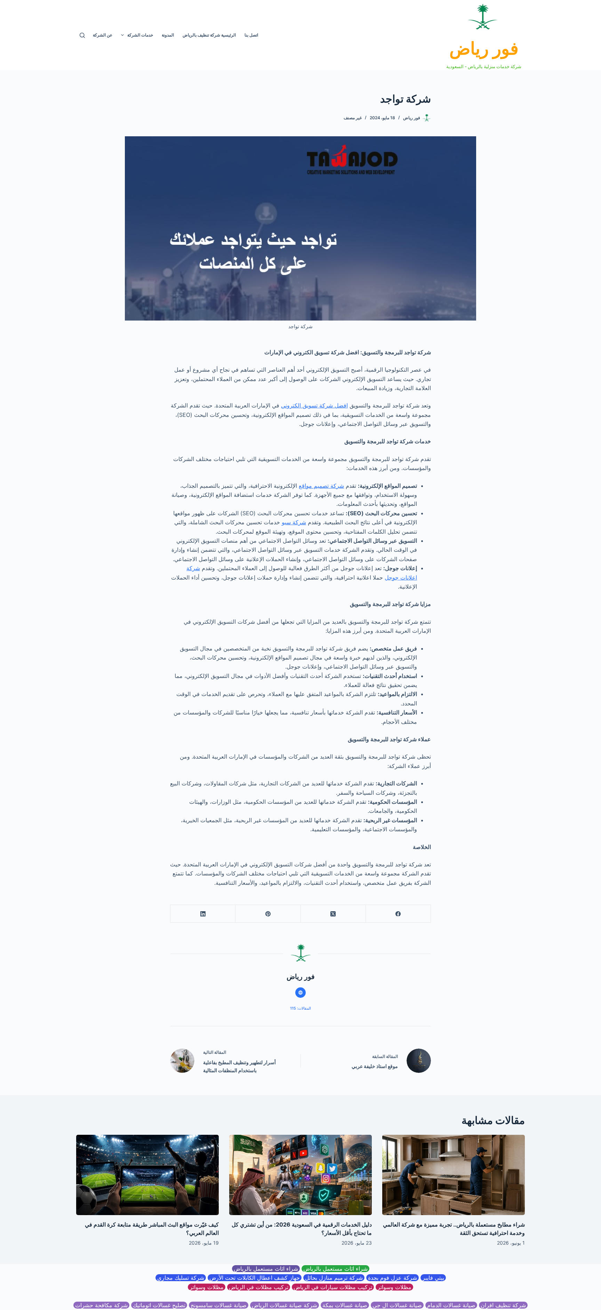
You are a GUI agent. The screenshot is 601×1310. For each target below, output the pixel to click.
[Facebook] (398, 914)
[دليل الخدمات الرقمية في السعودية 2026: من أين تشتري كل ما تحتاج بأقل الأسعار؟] (300, 1175)
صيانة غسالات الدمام (451, 1305)
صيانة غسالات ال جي (397, 1305)
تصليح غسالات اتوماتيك (159, 1305)
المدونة (168, 35)
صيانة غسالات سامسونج (218, 1305)
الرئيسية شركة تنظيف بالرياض (209, 35)
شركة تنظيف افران (503, 1305)
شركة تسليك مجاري (180, 1277)
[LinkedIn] (202, 914)
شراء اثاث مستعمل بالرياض (335, 1268)
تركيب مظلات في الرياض (258, 1287)
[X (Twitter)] (333, 914)
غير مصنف (353, 117)
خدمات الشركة (140, 35)
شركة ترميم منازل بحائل (333, 1277)
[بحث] (82, 35)
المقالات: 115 (300, 1008)
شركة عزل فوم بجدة (392, 1277)
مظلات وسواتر (394, 1287)
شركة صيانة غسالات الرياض (284, 1305)
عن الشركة (102, 35)
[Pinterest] (267, 914)
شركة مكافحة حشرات (101, 1305)
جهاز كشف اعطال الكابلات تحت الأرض (255, 1277)
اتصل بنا (251, 35)
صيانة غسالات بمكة (345, 1305)
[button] (122, 35)
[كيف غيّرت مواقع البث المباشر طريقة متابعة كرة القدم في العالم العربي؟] (147, 1175)
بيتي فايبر (433, 1277)
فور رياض (484, 48)
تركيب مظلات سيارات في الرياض (333, 1287)
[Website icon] (300, 992)
